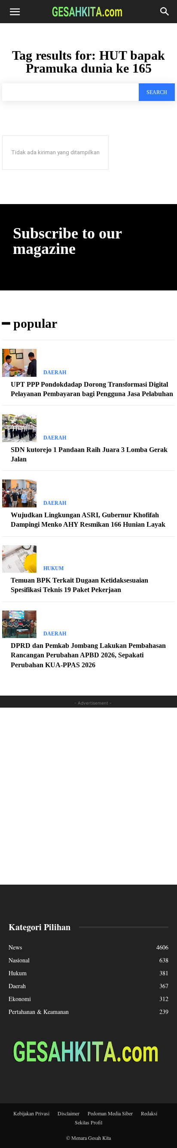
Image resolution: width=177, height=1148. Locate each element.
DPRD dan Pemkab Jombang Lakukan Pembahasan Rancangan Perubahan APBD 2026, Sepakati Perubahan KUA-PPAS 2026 (88, 655)
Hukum (53, 568)
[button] (14, 11)
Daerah (54, 372)
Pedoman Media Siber (110, 1113)
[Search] (165, 11)
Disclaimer (68, 1113)
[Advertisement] (88, 796)
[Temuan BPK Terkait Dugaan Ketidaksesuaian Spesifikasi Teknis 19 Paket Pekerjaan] (19, 559)
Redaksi (149, 1113)
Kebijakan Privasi (31, 1113)
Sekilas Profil (88, 1122)
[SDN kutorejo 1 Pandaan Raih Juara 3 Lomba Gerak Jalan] (19, 428)
